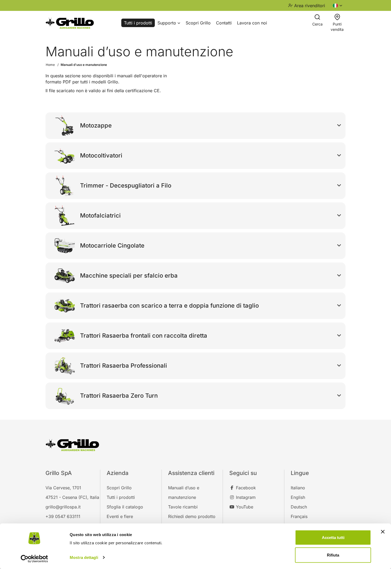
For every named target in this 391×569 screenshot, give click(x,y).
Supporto (167, 23)
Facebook (245, 487)
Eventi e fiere (120, 516)
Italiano (298, 487)
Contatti (224, 23)
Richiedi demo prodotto (191, 516)
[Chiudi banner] (383, 532)
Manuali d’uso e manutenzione (84, 65)
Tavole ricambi (183, 506)
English (298, 497)
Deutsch (299, 506)
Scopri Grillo (198, 23)
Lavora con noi (252, 23)
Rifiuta (333, 555)
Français (299, 516)
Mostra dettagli (84, 557)
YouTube (244, 506)
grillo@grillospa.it (63, 506)
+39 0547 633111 (62, 516)
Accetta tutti (333, 537)
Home (50, 65)
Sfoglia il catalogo (125, 506)
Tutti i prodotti (138, 23)
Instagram (245, 497)
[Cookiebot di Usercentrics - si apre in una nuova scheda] (34, 559)
